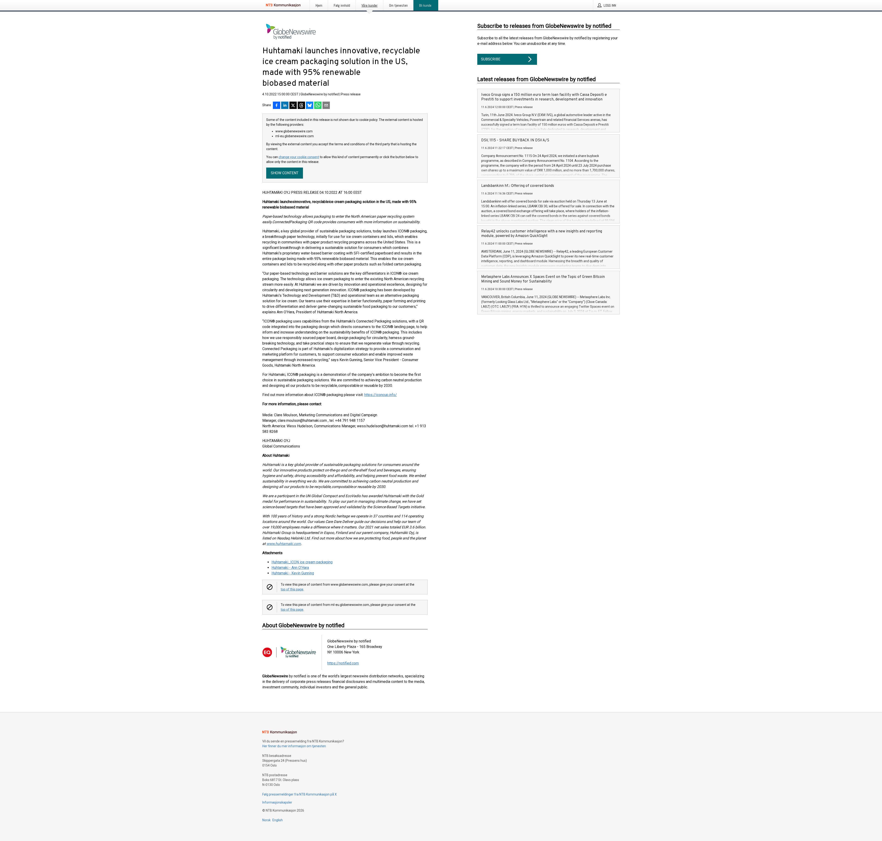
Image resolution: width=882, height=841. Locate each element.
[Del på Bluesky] (309, 106)
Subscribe (490, 59)
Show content (284, 173)
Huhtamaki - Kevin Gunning (292, 573)
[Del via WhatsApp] (318, 106)
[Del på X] (293, 106)
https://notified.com (343, 663)
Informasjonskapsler (277, 802)
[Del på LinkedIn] (284, 106)
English (277, 820)
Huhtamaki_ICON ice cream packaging (302, 562)
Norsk (266, 820)
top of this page (292, 589)
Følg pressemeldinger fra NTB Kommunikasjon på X (299, 794)
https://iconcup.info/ (380, 395)
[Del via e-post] (326, 106)
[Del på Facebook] (276, 106)
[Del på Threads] (301, 106)
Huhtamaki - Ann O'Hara (290, 567)
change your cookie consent (299, 157)
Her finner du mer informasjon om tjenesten (294, 746)
